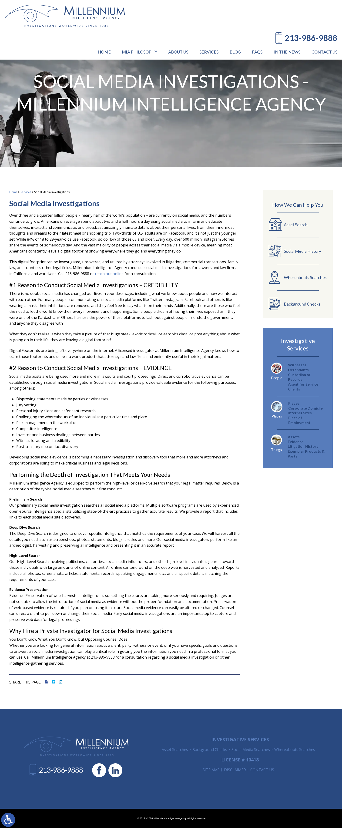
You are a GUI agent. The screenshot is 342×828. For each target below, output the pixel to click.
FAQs (257, 51)
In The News (287, 51)
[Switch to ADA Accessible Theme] (8, 820)
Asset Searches (175, 749)
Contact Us (324, 51)
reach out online (109, 273)
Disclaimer (235, 769)
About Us (178, 51)
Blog (235, 51)
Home (104, 51)
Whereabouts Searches (294, 749)
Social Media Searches (250, 749)
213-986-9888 (311, 38)
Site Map (211, 769)
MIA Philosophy (139, 51)
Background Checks (209, 749)
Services (25, 192)
